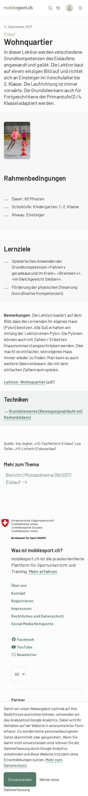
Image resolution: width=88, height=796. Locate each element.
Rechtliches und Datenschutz (37, 616)
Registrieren (22, 600)
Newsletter (26, 654)
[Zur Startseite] (18, 8)
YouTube (24, 647)
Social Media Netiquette (32, 623)
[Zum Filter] (58, 8)
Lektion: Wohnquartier (24, 381)
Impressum (21, 608)
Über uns (19, 585)
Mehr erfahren (43, 571)
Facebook (25, 639)
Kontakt (18, 593)
